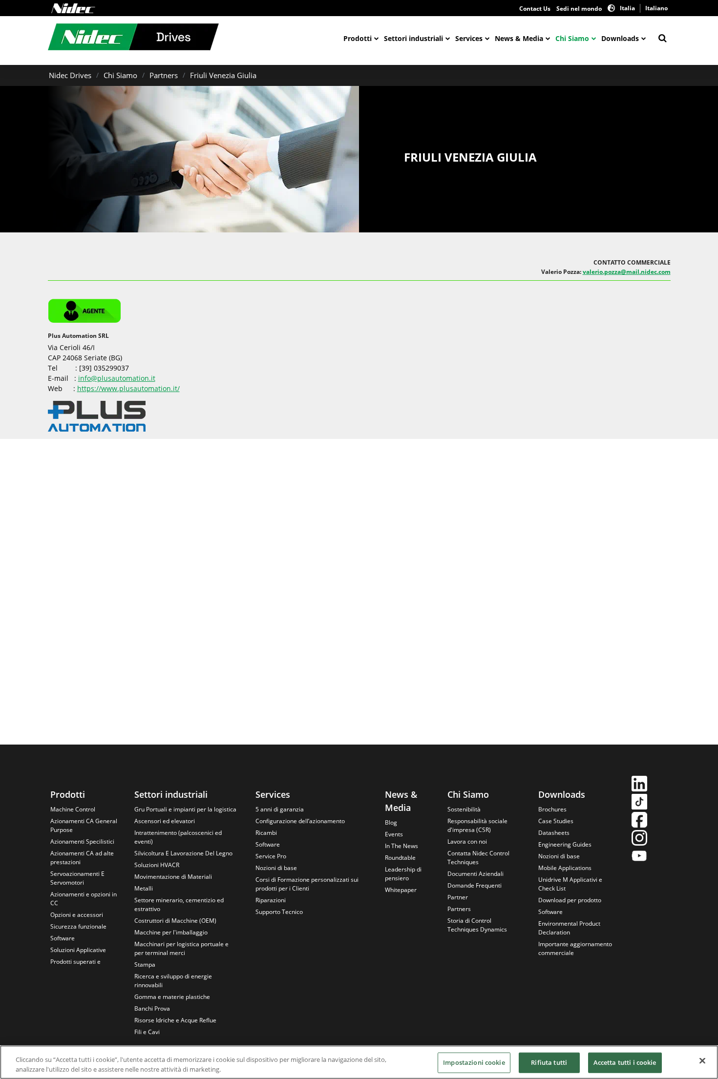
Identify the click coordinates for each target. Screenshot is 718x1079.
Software (62, 938)
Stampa (144, 964)
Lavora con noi (467, 841)
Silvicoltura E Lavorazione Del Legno (183, 853)
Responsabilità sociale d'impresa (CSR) (477, 825)
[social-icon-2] (639, 803)
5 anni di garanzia (279, 809)
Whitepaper (401, 890)
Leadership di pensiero (403, 873)
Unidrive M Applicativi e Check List (570, 883)
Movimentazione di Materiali (173, 876)
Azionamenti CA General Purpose (83, 825)
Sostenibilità (464, 809)
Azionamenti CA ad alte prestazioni (82, 857)
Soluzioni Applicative (78, 950)
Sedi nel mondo (579, 8)
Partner (457, 897)
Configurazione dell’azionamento (300, 821)
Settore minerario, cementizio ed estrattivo (179, 904)
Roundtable (400, 857)
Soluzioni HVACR (156, 865)
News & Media (519, 38)
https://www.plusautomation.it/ (128, 388)
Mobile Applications (564, 868)
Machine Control (72, 809)
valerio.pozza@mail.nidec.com (627, 272)
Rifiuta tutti (549, 1062)
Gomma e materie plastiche (172, 997)
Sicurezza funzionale (78, 926)
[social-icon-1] (639, 785)
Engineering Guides (564, 844)
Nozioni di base (276, 868)
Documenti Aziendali (475, 874)
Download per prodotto (569, 900)
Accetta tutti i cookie (624, 1062)
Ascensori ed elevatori (164, 821)
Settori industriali (413, 38)
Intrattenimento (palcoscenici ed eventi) (178, 837)
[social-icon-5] (639, 857)
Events (394, 834)
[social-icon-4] (639, 839)
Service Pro (270, 856)
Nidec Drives (70, 75)
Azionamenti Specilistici (82, 841)
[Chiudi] (702, 1061)
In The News (401, 846)
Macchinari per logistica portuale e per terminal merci (181, 948)
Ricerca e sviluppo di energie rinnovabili (173, 980)
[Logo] (73, 8)
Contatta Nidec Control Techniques (478, 857)
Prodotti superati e (75, 961)
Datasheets (554, 833)
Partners (163, 75)
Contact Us (534, 8)
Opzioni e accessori (76, 915)
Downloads (620, 38)
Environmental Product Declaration (569, 927)
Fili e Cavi (147, 1032)
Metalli (143, 888)
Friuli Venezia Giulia (223, 75)
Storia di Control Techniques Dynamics (477, 925)
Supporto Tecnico (279, 912)
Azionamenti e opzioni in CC (83, 898)
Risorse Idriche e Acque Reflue (175, 1020)
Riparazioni (270, 900)
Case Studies (555, 821)
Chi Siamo (572, 38)
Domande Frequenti (474, 885)
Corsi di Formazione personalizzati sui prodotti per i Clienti (307, 883)
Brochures (552, 809)
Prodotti (357, 38)
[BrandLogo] (133, 38)
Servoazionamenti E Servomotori (77, 878)
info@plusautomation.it (116, 378)
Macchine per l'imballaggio (171, 932)
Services (469, 38)
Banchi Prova (152, 1008)
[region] (359, 1062)
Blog (391, 822)
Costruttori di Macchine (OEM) (175, 920)
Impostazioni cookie (474, 1062)
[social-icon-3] (639, 821)
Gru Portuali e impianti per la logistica (185, 809)
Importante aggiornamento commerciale (575, 948)
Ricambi (266, 833)
